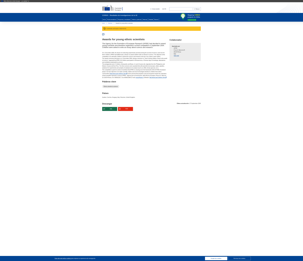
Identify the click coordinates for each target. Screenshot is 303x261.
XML (111, 109)
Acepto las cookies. (216, 258)
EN (103, 34)
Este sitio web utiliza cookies (63, 258)
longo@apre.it (140, 77)
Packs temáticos (111, 19)
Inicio (104, 19)
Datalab (151, 19)
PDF (126, 108)
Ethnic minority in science (111, 86)
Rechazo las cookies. (240, 258)
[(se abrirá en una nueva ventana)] (115, 8)
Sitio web (176, 55)
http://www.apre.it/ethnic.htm (118, 73)
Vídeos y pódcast (136, 19)
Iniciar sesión (156, 9)
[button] (164, 9)
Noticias (145, 19)
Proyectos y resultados (124, 19)
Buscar (156, 19)
